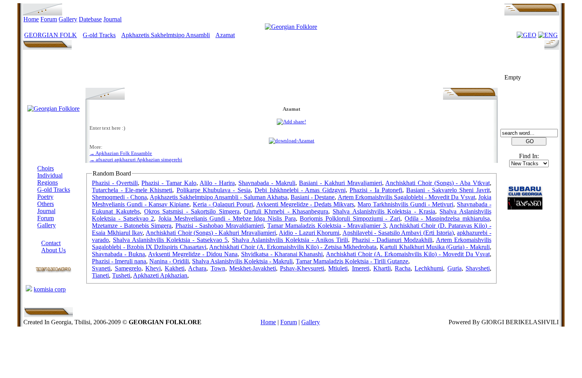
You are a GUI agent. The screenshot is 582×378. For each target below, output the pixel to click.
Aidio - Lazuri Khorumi (309, 232)
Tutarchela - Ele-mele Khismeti (132, 190)
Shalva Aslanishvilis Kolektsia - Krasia (384, 211)
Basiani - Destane (313, 197)
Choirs (45, 168)
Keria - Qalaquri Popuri (223, 204)
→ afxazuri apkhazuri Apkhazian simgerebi (135, 160)
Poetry (45, 196)
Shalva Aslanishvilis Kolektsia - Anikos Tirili (290, 239)
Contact (51, 243)
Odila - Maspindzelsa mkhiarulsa (447, 218)
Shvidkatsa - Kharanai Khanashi (282, 254)
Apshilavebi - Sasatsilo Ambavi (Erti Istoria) (398, 232)
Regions (47, 182)
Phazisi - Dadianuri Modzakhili (392, 239)
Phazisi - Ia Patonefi (376, 190)
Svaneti (101, 268)
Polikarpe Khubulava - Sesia (214, 190)
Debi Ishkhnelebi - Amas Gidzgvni (300, 190)
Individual (50, 175)
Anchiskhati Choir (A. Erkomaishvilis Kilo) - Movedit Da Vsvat (407, 254)
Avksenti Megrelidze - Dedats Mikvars (305, 204)
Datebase (90, 19)
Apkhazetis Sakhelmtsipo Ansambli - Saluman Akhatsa (218, 197)
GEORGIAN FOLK (50, 35)
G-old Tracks (99, 35)
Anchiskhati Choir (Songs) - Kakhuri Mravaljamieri (211, 232)
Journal (112, 19)
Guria (454, 268)
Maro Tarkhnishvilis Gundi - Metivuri (405, 204)
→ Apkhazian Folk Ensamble (120, 153)
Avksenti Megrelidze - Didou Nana (193, 254)
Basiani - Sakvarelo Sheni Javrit (447, 190)
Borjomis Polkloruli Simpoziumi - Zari (350, 218)
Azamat (225, 35)
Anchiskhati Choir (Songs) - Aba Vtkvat (437, 183)
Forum (48, 19)
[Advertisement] (291, 70)
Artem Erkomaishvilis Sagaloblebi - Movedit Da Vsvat (406, 197)
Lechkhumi (429, 268)
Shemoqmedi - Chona (119, 197)
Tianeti (100, 275)
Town (218, 268)
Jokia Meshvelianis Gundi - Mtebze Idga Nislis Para (227, 218)
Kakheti (174, 268)
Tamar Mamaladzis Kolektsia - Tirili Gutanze (352, 261)
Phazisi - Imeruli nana (119, 261)
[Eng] (548, 35)
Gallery (68, 19)
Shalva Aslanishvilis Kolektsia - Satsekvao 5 (170, 239)
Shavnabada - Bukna (118, 254)
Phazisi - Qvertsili (114, 183)
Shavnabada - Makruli (266, 183)
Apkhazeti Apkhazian (160, 275)
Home (31, 19)
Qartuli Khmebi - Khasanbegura (286, 211)
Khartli (382, 268)
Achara (197, 268)
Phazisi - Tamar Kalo (168, 183)
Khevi (153, 268)
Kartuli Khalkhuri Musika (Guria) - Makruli (434, 247)
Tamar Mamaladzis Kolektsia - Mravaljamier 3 (326, 225)
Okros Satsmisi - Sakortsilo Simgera (191, 211)
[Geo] (526, 35)
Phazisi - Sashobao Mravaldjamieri (219, 225)
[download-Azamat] (291, 141)
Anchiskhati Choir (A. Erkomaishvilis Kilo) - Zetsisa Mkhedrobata (293, 247)
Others (45, 203)
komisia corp (50, 289)
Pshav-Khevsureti (302, 268)
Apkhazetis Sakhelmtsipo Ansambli (165, 35)
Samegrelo (128, 268)
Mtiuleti (338, 268)
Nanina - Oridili (169, 261)
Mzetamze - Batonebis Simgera (131, 225)
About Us (53, 250)
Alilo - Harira (217, 183)
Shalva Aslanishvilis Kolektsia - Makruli (242, 261)
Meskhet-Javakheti (252, 268)
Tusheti (121, 275)
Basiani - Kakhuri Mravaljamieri (340, 183)
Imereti (360, 268)
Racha (403, 268)
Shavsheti (478, 268)
